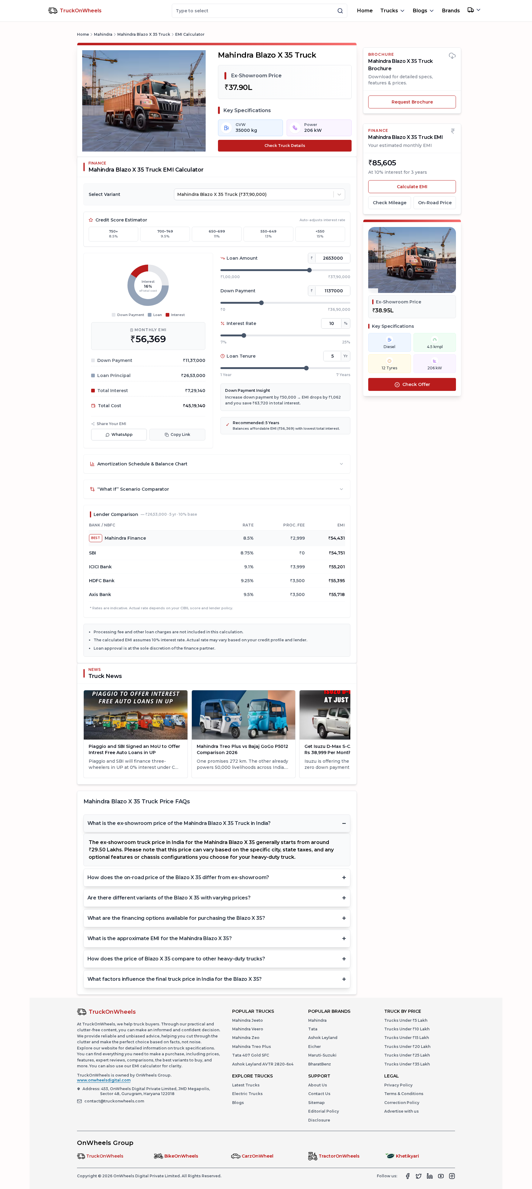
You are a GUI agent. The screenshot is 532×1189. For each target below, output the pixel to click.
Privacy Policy (398, 1085)
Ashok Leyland (322, 1037)
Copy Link (180, 434)
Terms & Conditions (403, 1093)
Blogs (238, 1102)
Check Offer (416, 385)
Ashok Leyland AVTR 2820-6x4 (262, 1064)
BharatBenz (319, 1064)
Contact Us (319, 1093)
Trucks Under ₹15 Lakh (406, 1037)
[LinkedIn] (430, 1176)
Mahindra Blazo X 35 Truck (143, 34)
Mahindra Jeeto (247, 1020)
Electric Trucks (247, 1093)
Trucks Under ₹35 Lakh (407, 1064)
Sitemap (316, 1102)
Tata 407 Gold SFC (250, 1055)
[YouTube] (441, 1176)
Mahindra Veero (247, 1029)
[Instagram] (452, 1176)
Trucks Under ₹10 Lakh (406, 1029)
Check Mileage (389, 202)
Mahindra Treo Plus (251, 1046)
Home (365, 11)
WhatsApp (122, 434)
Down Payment (238, 291)
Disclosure (319, 1120)
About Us (317, 1085)
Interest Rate (241, 323)
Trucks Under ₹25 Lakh (407, 1055)
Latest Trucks (246, 1085)
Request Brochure (412, 102)
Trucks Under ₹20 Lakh (407, 1046)
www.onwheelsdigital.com (104, 1080)
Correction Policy (401, 1102)
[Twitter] (419, 1176)
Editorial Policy (323, 1111)
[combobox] (178, 194)
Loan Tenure (241, 356)
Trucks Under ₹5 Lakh (405, 1020)
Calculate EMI (426, 186)
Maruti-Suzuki (322, 1055)
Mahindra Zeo (246, 1037)
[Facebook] (408, 1176)
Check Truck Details (284, 145)
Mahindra (103, 34)
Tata (312, 1029)
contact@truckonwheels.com (114, 1101)
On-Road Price (435, 202)
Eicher (314, 1046)
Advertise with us (401, 1111)
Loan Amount (242, 258)
